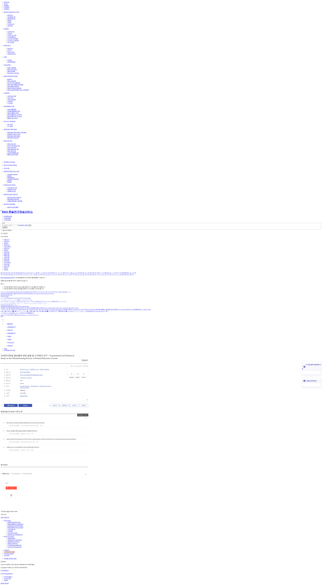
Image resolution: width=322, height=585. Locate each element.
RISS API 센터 (8, 141)
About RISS (7, 65)
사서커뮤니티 (11, 529)
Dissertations (10, 177)
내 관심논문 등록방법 (13, 83)
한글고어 (6, 245)
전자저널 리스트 (12, 187)
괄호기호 (6, 253)
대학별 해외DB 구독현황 (14, 201)
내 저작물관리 (11, 37)
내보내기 (55, 405)
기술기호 (6, 257)
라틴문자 (6, 261)
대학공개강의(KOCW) (13, 522)
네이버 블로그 (8, 576)
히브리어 (6, 252)
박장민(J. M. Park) (44, 369)
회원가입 (6, 2)
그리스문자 (7, 246)
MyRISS (6, 5)
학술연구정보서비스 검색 (11, 12)
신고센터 (10, 103)
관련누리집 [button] (7, 520)
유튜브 (6, 580)
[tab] (6, 473)
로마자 (6, 268)
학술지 (9, 20)
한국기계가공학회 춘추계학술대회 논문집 (31, 375)
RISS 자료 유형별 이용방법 (15, 84)
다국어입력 (7, 220)
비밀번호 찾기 (11, 54)
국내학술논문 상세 (9, 350)
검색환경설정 (11, 62)
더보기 (85, 474)
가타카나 (6, 241)
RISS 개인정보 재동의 (10, 165)
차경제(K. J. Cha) (34, 369)
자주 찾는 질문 (11, 96)
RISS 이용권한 (11, 81)
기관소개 (6, 555)
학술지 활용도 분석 (13, 113)
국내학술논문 (11, 17)
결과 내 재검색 (7, 230)
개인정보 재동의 (9, 553)
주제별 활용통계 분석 (13, 111)
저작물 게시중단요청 (10, 558)
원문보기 (12, 405)
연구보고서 (10, 24)
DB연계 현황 (11, 71)
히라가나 (6, 239)
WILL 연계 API (11, 147)
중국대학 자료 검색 (13, 137)
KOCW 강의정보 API (13, 145)
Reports (9, 182)
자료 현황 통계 (11, 109)
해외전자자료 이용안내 (11, 194)
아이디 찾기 (10, 52)
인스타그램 (7, 578)
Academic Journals (12, 174)
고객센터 (6, 7)
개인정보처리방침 (9, 552)
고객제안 (10, 101)
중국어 (6, 243)
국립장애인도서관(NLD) (14, 540)
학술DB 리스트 (11, 189)
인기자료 (10, 126)
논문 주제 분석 (16, 473)
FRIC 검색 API (11, 151)
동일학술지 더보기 (83, 415)
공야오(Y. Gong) (24, 369)
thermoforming (34, 386)
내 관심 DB (10, 42)
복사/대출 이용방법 (13, 86)
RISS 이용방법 (11, 68)
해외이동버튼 (5, 583)
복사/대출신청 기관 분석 (14, 116)
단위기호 (6, 264)
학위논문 (10, 15)
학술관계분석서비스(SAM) (15, 527)
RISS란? (9, 79)
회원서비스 (7, 45)
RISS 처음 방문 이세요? (11, 76)
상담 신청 (10, 98)
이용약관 (6, 550)
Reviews (9, 180)
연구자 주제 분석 (27, 473)
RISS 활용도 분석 (9, 106)
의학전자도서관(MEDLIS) (15, 534)
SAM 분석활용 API (13, 153)
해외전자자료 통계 (9, 204)
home (5, 348)
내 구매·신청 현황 (12, 39)
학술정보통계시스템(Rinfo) (15, 524)
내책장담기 (65, 405)
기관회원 (10, 531)
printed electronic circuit (45, 386)
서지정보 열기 (87, 399)
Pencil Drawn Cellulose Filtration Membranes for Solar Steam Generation (25, 422)
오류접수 (84, 405)
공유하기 (74, 405)
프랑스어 (6, 248)
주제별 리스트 (11, 191)
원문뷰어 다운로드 (9, 162)
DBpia (25, 396)
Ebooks (9, 176)
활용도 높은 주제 (12, 118)
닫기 (2, 316)
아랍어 (6, 269)
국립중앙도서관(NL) (13, 541)
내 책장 (9, 33)
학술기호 (6, 255)
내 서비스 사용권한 (13, 40)
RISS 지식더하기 (12, 69)
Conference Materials (13, 179)
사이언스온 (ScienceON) (14, 547)
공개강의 (10, 25)
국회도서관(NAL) (12, 543)
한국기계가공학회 (25, 372)
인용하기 (25, 405)
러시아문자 (7, 262)
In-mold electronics (25, 386)
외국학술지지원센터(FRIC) (15, 526)
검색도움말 (7, 218)
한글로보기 (85, 360)
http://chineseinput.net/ (7, 277)
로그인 (6, 4)
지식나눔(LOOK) (12, 533)
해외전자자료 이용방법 (14, 88)
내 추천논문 (10, 31)
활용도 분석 (6, 473)
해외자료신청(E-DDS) (10, 129)
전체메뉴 (6, 9)
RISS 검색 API (11, 144)
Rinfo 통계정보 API (13, 149)
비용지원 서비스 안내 (13, 134)
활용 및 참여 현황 (12, 154)
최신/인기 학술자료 (9, 121)
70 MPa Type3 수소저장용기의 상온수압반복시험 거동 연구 (22, 447)
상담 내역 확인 (11, 99)
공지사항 (6, 168)
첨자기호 (6, 259)
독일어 (6, 250)
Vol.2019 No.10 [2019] (26, 377)
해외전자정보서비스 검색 (11, 171)
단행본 (9, 22)
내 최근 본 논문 (11, 35)
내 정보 (9, 60)
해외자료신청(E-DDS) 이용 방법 (16, 132)
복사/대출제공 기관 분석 (14, 114)
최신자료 (10, 124)
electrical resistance (24, 387)
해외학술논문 (11, 18)
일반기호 (6, 266)
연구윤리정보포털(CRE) (14, 545)
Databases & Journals (9, 185)
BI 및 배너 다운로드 (13, 73)
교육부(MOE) (11, 538)
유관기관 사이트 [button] (9, 536)
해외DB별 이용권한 (13, 199)
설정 (5, 57)
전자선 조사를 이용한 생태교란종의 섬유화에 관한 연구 (21, 430)
